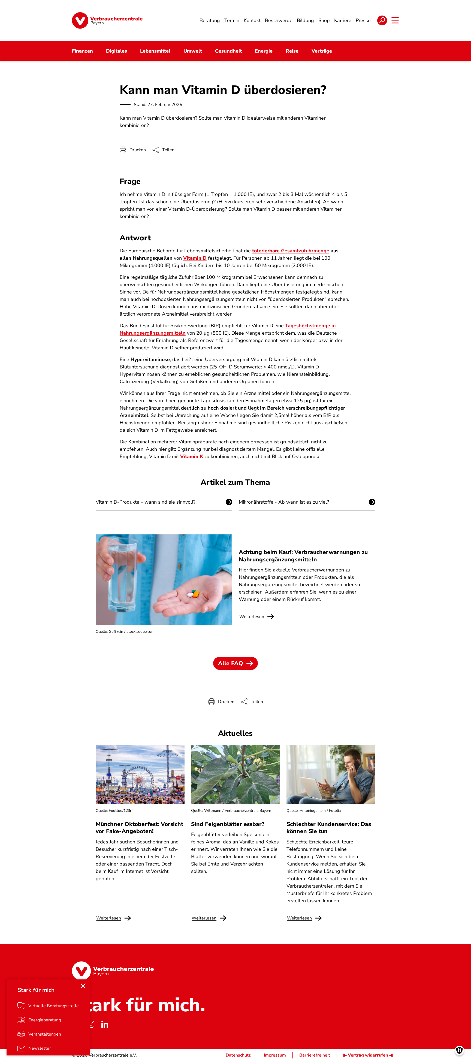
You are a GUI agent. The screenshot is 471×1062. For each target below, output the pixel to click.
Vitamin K (191, 456)
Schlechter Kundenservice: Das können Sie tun (328, 827)
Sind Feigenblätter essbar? (227, 824)
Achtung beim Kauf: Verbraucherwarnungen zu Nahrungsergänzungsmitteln (303, 555)
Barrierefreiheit (314, 1055)
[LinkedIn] (105, 1024)
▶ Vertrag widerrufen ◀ (367, 1055)
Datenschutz (238, 1055)
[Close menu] (83, 986)
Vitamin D (195, 258)
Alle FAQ (230, 663)
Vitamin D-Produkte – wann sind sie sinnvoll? (145, 502)
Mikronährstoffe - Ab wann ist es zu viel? (284, 502)
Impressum (275, 1055)
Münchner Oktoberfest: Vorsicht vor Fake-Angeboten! (139, 827)
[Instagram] (90, 1024)
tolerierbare (290, 250)
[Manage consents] (459, 1050)
